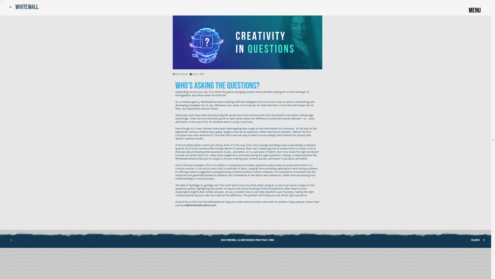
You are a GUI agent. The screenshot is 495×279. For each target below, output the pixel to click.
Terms (271, 240)
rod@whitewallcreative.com (199, 205)
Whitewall (232, 240)
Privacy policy (261, 240)
